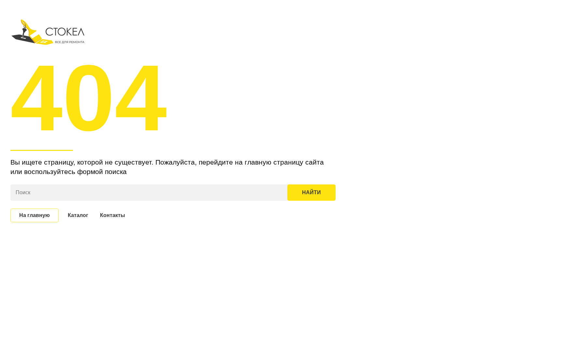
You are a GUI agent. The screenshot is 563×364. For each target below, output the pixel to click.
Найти (311, 192)
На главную (34, 215)
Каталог (78, 215)
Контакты (112, 215)
